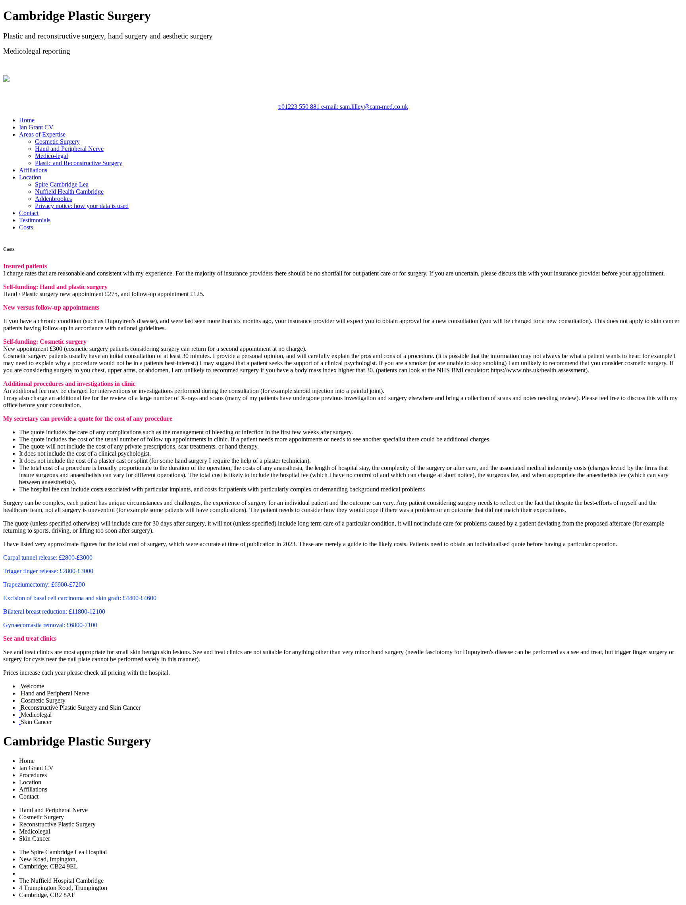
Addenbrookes (53, 198)
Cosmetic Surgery (57, 141)
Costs (26, 227)
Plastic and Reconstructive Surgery (78, 163)
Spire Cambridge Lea (62, 184)
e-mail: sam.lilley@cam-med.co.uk (364, 106)
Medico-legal (51, 155)
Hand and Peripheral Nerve (69, 148)
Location (30, 177)
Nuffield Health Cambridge (69, 191)
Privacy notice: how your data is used (82, 205)
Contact (29, 213)
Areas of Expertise (42, 134)
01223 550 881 (299, 106)
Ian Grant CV (36, 127)
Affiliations (33, 170)
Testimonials (34, 220)
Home (27, 120)
